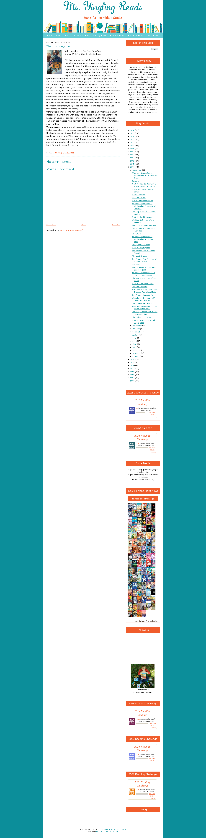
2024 (132, 136)
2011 (132, 365)
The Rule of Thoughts (141, 317)
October (136, 329)
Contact (68, 35)
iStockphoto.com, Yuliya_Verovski (107, 831)
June (134, 341)
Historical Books (117, 35)
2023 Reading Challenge (142, 748)
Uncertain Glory (139, 198)
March (135, 350)
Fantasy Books (100, 35)
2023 (132, 139)
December (137, 170)
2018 (132, 155)
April (134, 347)
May (134, 344)
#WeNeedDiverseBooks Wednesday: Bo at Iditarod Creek (144, 175)
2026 (132, 130)
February (136, 353)
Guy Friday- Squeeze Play (143, 295)
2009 (132, 372)
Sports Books (152, 35)
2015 (132, 164)
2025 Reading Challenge (142, 437)
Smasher (136, 181)
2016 (132, 161)
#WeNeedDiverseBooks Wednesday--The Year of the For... (143, 206)
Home (50, 35)
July (134, 338)
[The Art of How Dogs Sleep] (149, 600)
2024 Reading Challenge (142, 713)
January (136, 356)
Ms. (137, 408)
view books (153, 417)
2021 (132, 146)
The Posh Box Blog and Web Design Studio (112, 829)
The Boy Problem (139, 287)
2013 (132, 359)
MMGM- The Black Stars (143, 284)
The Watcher (137, 234)
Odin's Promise (138, 195)
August (135, 335)
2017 (132, 158)
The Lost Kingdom (140, 256)
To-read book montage (143, 499)
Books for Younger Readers (144, 225)
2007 (132, 378)
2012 (132, 362)
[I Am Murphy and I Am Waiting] (131, 538)
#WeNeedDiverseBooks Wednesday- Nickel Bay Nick (143, 239)
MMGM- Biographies (141, 248)
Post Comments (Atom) (71, 230)
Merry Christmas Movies (142, 201)
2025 (132, 133)
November (137, 326)
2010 (132, 369)
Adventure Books (82, 35)
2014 (132, 167)
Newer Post (51, 225)
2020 (132, 149)
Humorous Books (135, 35)
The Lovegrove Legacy (142, 303)
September (137, 332)
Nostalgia (136, 264)
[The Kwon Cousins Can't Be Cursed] (154, 594)
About (58, 35)
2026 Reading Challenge (142, 402)
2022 (132, 142)
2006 (132, 381)
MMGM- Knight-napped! (142, 217)
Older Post (116, 225)
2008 (132, 375)
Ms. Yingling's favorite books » (146, 621)
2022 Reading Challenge (142, 783)
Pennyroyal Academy (141, 245)
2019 (132, 152)
